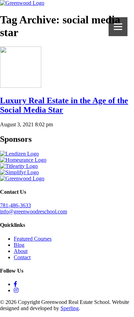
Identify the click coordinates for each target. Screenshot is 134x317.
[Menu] (118, 26)
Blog (19, 245)
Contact (22, 257)
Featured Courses (33, 239)
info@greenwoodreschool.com (33, 211)
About (20, 251)
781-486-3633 (15, 205)
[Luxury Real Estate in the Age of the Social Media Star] (20, 86)
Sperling (69, 308)
